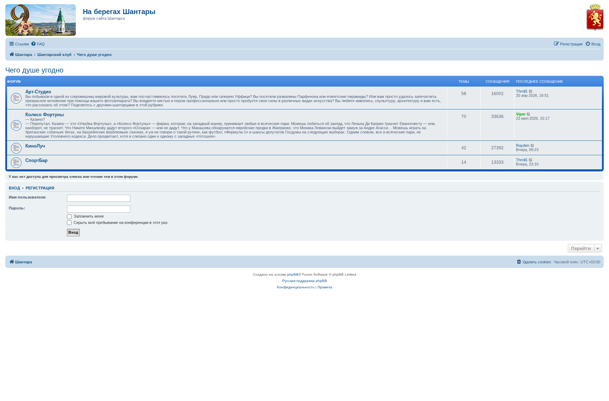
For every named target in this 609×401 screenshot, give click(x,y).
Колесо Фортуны (44, 114)
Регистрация (40, 188)
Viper (520, 114)
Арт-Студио (38, 91)
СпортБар (36, 160)
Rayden (522, 145)
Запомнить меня (88, 216)
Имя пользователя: (27, 197)
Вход (14, 188)
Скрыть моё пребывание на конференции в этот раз (120, 222)
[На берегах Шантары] (37, 18)
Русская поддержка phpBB (304, 281)
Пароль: (17, 208)
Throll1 (522, 91)
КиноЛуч (35, 146)
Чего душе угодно (34, 70)
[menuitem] (38, 44)
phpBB (293, 274)
